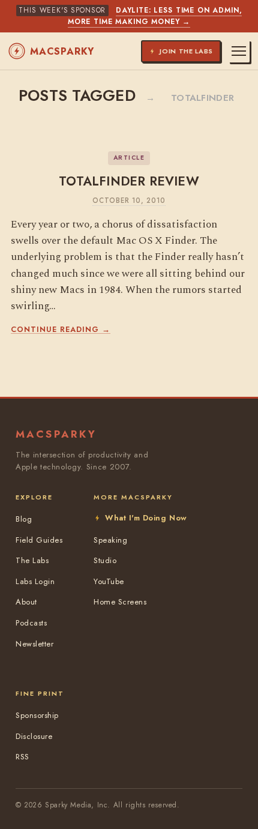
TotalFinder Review (129, 181)
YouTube (109, 581)
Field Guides (39, 540)
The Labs (32, 560)
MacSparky (62, 51)
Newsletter (34, 644)
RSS (22, 756)
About (26, 601)
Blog (24, 519)
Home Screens (120, 601)
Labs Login (35, 581)
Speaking (110, 540)
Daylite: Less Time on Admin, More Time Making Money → (155, 16)
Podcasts (31, 623)
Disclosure (34, 736)
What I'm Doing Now (146, 517)
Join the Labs (186, 51)
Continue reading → (60, 329)
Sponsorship (37, 715)
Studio (105, 560)
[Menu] (239, 51)
